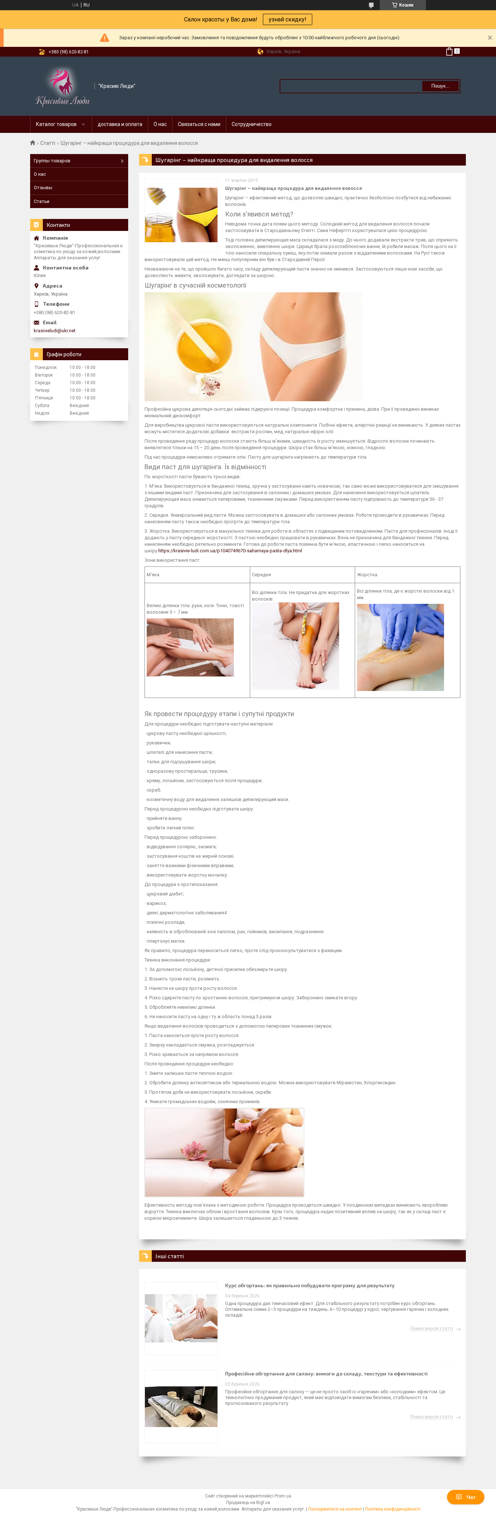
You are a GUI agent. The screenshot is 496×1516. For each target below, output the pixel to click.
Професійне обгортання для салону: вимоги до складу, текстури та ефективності (326, 1373)
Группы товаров (52, 160)
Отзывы (43, 187)
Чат (471, 1497)
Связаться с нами (199, 124)
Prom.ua (283, 1496)
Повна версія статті (431, 1328)
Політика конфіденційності (392, 1509)
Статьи (41, 201)
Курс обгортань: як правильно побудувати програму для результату (310, 1285)
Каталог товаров (56, 124)
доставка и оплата (120, 124)
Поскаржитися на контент (335, 1509)
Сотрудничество (252, 124)
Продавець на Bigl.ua (248, 1502)
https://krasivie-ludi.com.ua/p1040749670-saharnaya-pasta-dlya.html (230, 550)
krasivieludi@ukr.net (55, 330)
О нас (160, 124)
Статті (47, 143)
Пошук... (440, 86)
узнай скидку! (287, 19)
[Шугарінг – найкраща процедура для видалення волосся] (181, 215)
